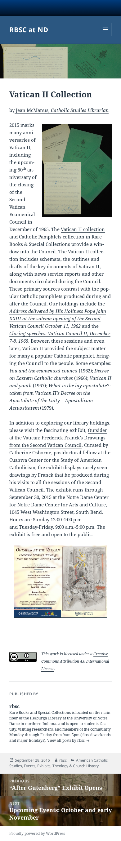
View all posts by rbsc (66, 740)
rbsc (63, 760)
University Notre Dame (60, 8)
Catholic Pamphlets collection (51, 237)
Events (29, 765)
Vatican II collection (83, 229)
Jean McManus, (62, 110)
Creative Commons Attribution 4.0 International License (75, 661)
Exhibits (44, 765)
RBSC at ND (28, 29)
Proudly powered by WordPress (37, 833)
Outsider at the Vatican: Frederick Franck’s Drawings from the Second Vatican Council (58, 437)
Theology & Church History (75, 765)
